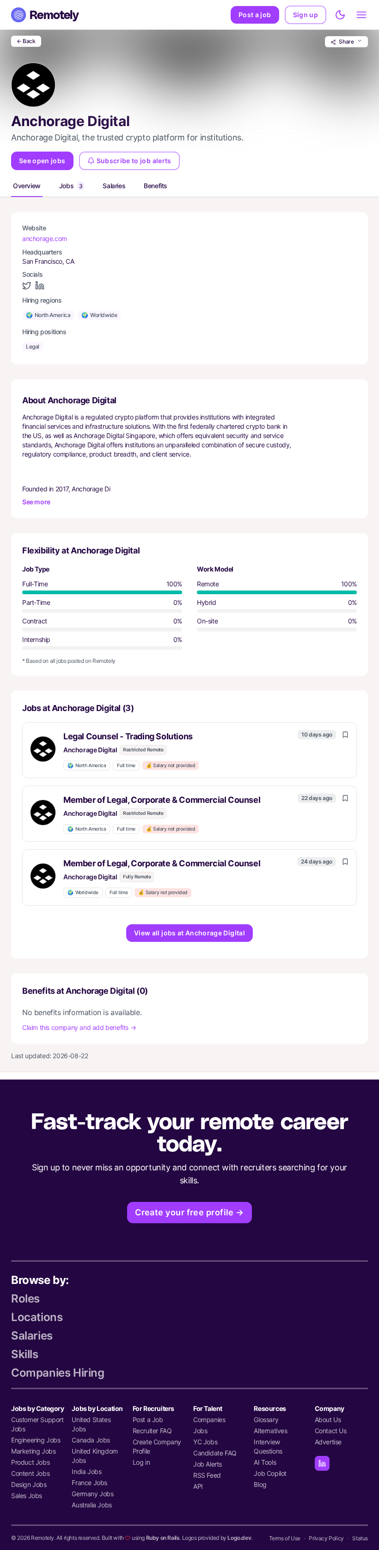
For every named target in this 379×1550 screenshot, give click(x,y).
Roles (25, 1298)
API (198, 1486)
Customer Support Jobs (37, 1424)
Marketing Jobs (33, 1451)
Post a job (254, 15)
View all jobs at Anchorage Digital (189, 933)
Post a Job (148, 1419)
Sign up (305, 15)
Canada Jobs (91, 1440)
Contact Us (331, 1431)
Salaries (114, 186)
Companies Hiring (57, 1372)
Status (360, 1538)
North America (48, 314)
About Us (328, 1419)
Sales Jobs (26, 1495)
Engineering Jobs (36, 1440)
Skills (24, 1354)
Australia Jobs (91, 1505)
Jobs (71, 186)
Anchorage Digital (90, 750)
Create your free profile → (189, 1212)
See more (36, 502)
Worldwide (99, 314)
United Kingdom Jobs (94, 1455)
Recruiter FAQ (152, 1431)
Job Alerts (207, 1464)
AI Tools (265, 1462)
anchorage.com (44, 238)
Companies (209, 1419)
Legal (32, 346)
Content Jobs (30, 1473)
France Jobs (89, 1482)
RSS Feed (207, 1475)
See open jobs (42, 161)
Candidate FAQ (215, 1453)
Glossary (266, 1419)
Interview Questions (268, 1446)
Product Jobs (30, 1462)
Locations (36, 1317)
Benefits (155, 186)
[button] (189, 750)
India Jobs (86, 1471)
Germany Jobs (92, 1494)
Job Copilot (270, 1473)
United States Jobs (91, 1424)
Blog (260, 1484)
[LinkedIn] (322, 1463)
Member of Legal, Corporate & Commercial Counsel (161, 800)
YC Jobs (205, 1442)
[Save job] (345, 734)
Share (346, 41)
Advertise (328, 1442)
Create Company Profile (157, 1446)
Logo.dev (239, 1537)
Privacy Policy (326, 1538)
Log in (141, 1462)
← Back (26, 41)
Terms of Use (284, 1538)
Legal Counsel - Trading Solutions (128, 736)
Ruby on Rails (163, 1537)
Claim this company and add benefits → (79, 1027)
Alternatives (270, 1431)
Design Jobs (29, 1484)
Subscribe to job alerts (134, 161)
